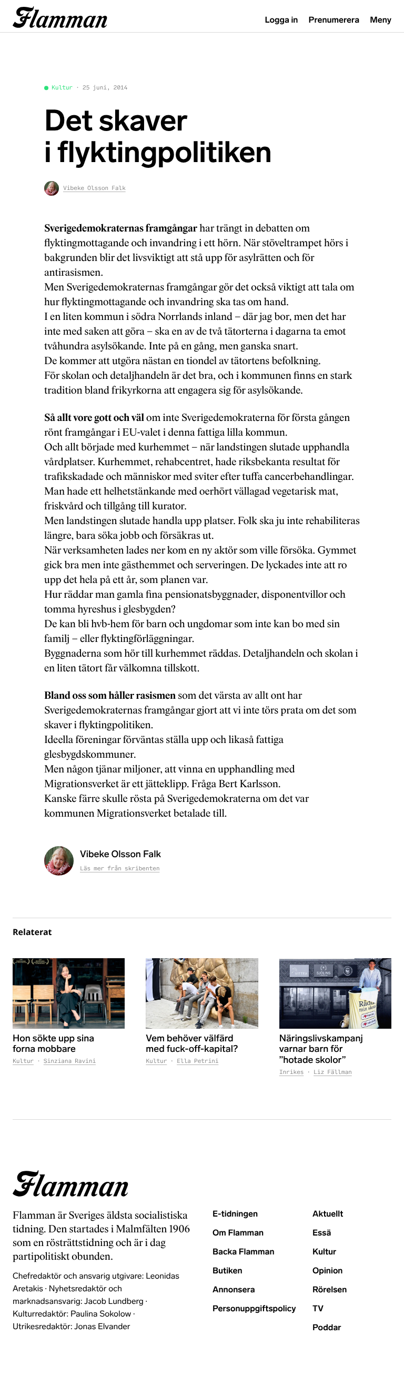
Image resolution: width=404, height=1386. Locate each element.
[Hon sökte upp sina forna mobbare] (69, 993)
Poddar (326, 1328)
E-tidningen (235, 1214)
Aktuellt (327, 1214)
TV (318, 1309)
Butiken (228, 1271)
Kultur (62, 88)
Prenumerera (334, 20)
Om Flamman (238, 1233)
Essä (321, 1233)
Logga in (281, 20)
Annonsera (234, 1290)
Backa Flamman (244, 1252)
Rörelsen (329, 1290)
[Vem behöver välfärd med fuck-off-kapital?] (202, 993)
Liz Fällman (333, 1072)
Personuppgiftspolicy (254, 1309)
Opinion (327, 1271)
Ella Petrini (197, 1061)
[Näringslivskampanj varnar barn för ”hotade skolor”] (335, 993)
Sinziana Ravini (70, 1061)
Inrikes (291, 1072)
